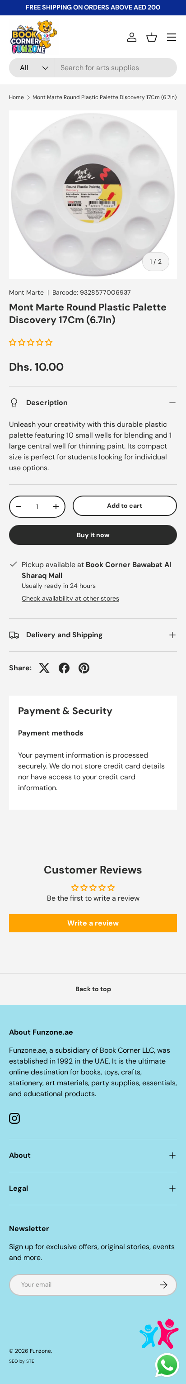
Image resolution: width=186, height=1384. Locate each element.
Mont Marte (26, 292)
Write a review (93, 923)
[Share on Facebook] (64, 668)
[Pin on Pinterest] (84, 668)
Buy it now (93, 535)
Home (16, 97)
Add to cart (124, 505)
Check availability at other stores (70, 598)
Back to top (93, 989)
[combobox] (93, 67)
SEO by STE (21, 1361)
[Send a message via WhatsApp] (167, 1365)
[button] (152, 37)
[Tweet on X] (44, 668)
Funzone (40, 1351)
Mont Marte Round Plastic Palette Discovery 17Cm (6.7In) (105, 97)
